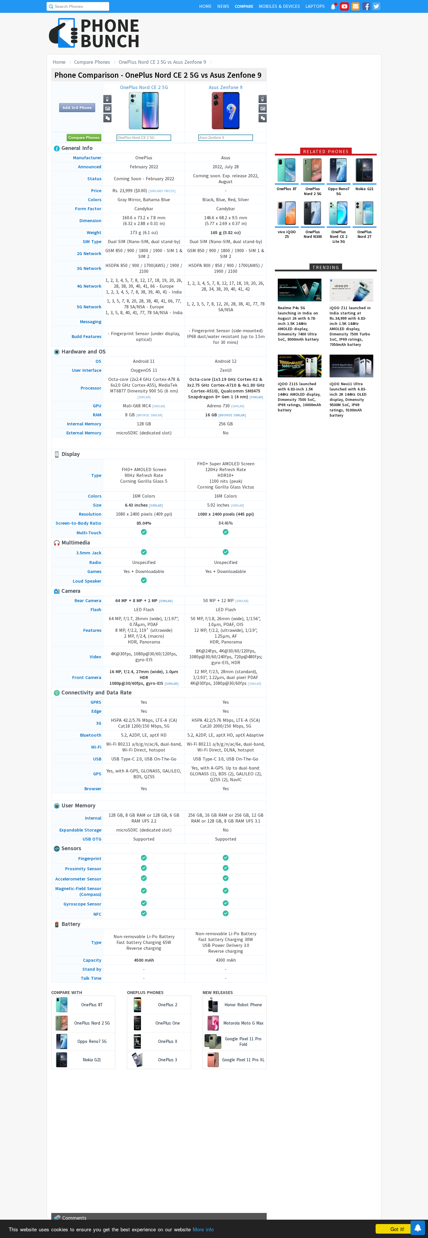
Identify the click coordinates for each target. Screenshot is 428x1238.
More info (203, 1229)
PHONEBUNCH (110, 32)
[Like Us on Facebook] (366, 7)
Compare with (66, 992)
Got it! (397, 1228)
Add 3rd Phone (77, 107)
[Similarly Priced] (162, 191)
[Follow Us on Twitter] (376, 7)
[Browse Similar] (149, 415)
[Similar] (144, 397)
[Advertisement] (275, 33)
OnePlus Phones (145, 992)
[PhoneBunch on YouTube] (344, 8)
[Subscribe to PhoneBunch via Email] (355, 7)
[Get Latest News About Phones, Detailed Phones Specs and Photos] (63, 33)
